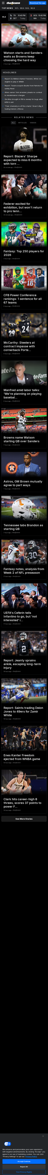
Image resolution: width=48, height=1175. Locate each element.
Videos (33, 123)
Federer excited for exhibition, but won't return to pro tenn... (23, 207)
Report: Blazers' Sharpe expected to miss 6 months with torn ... (23, 160)
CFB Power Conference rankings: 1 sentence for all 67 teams (23, 298)
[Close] (43, 1136)
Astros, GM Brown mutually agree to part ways (23, 483)
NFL (17, 8)
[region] (24, 1154)
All (13, 123)
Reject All (24, 1167)
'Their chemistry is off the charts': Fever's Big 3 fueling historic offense (24, 107)
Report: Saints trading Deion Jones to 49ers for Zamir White (23, 711)
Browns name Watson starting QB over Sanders (21, 439)
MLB (33, 8)
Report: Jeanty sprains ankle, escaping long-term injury (22, 664)
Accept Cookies (24, 1161)
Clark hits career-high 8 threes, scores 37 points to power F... (22, 802)
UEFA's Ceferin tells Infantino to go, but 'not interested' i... (20, 616)
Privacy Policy (31, 1156)
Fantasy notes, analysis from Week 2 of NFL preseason (24, 570)
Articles (22, 123)
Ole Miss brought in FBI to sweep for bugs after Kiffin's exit (24, 100)
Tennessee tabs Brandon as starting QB (23, 527)
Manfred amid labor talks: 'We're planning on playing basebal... (22, 393)
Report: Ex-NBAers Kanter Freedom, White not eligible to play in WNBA (23, 80)
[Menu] (3, 3)
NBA (22, 8)
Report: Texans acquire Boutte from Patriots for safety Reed (24, 87)
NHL (27, 8)
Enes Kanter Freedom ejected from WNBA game (22, 757)
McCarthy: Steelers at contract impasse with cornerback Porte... (19, 346)
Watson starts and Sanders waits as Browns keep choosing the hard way (23, 56)
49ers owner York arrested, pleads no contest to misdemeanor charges (23, 93)
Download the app (37, 3)
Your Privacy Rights (24, 1172)
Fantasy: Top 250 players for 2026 (24, 253)
